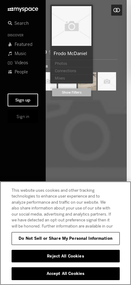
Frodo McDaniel (70, 53)
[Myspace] (23, 8)
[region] (65, 233)
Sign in (22, 116)
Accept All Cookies (65, 273)
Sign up (22, 100)
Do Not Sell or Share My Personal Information (65, 238)
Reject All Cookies (65, 256)
